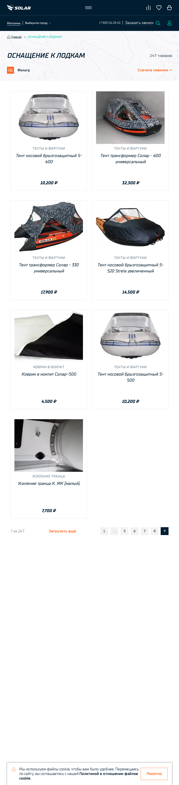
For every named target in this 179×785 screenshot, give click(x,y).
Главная (16, 37)
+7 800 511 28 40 (109, 23)
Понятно (154, 773)
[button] (139, 23)
